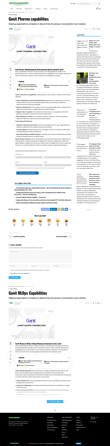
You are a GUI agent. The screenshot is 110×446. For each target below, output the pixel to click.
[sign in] (94, 8)
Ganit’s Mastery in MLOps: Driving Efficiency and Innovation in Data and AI (30, 361)
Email (46, 162)
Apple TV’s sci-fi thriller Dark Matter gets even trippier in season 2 (94, 45)
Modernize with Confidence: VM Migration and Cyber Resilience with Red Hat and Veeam (36, 203)
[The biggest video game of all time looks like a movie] (82, 149)
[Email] (96, 29)
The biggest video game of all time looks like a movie (95, 146)
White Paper (13, 14)
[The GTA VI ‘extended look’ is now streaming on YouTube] (82, 114)
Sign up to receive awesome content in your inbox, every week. (56, 86)
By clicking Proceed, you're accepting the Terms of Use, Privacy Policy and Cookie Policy (41, 168)
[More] (100, 29)
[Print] (98, 29)
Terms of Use (59, 443)
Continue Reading (55, 401)
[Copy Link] (62, 209)
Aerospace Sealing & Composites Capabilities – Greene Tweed (31, 197)
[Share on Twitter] (93, 29)
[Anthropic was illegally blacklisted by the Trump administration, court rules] (82, 78)
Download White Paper (27, 173)
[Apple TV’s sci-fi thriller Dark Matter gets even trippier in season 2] (82, 45)
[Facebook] (71, 4)
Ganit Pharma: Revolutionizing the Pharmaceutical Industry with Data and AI (28, 85)
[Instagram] (73, 4)
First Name (18, 154)
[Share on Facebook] (91, 29)
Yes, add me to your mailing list (19, 273)
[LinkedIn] (75, 4)
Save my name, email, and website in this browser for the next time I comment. (29, 270)
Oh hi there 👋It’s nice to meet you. (26, 89)
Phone (17, 162)
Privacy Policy (50, 443)
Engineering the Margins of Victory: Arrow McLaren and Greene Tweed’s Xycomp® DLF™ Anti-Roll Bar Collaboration (43, 200)
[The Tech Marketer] (19, 3)
